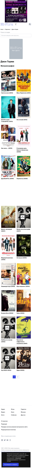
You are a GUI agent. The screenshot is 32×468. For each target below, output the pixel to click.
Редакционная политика (8, 429)
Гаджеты (23, 409)
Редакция (4, 424)
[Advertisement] (12, 193)
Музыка (23, 412)
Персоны (7, 29)
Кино (2, 29)
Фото (2, 415)
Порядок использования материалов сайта (14, 427)
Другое (23, 415)
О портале (4, 421)
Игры (12, 409)
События (13, 415)
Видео (3, 412)
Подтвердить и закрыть (10, 464)
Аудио (3, 409)
